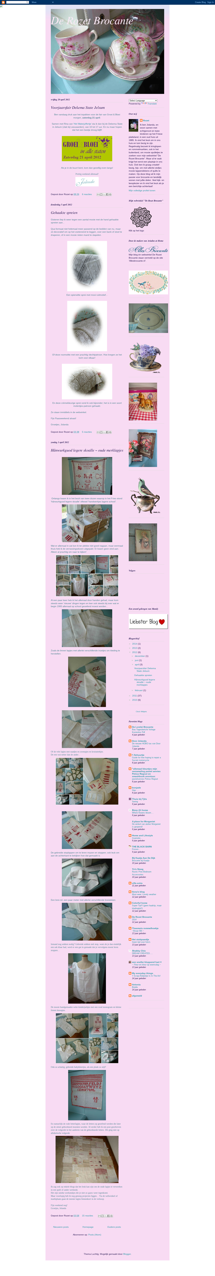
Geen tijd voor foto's (141, 942)
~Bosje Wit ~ (138, 931)
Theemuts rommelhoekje (145, 928)
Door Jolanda (139, 741)
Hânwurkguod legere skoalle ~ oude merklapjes (87, 449)
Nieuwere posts (61, 1227)
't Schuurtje (138, 755)
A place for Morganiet (143, 821)
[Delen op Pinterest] (110, 194)
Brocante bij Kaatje (140, 860)
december (140, 656)
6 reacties (87, 194)
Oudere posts (114, 1227)
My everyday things (142, 973)
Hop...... (135, 790)
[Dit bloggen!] (101, 194)
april (137, 664)
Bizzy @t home (140, 810)
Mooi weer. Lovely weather (144, 894)
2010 (135, 700)
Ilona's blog (138, 892)
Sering (135, 801)
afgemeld (137, 995)
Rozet (146, 120)
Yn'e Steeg (137, 869)
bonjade (136, 787)
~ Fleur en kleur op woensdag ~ (146, 964)
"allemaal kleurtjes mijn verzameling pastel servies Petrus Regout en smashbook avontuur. (146, 773)
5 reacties (87, 432)
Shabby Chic (139, 950)
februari (139, 690)
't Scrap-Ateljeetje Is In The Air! (146, 976)
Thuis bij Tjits (139, 799)
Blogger (127, 1254)
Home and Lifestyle (142, 835)
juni (137, 660)
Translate (152, 103)
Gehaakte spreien (64, 212)
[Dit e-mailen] (98, 194)
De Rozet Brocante (92, 19)
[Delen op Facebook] (107, 194)
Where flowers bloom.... (143, 813)
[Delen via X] (104, 194)
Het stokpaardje (140, 939)
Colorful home (139, 903)
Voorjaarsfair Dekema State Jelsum (78, 107)
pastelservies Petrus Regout (145, 779)
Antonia (136, 984)
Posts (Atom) (94, 1234)
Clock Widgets (141, 711)
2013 (135, 648)
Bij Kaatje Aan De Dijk (143, 858)
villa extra (137, 883)
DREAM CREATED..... (142, 953)
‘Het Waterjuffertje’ (82, 124)
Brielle (135, 987)
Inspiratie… (137, 838)
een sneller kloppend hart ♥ (146, 962)
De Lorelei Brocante (142, 727)
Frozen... (136, 849)
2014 (135, 643)
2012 (135, 652)
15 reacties (87, 1215)
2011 (135, 695)
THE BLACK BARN (142, 846)
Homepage (87, 1227)
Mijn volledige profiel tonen (142, 190)
